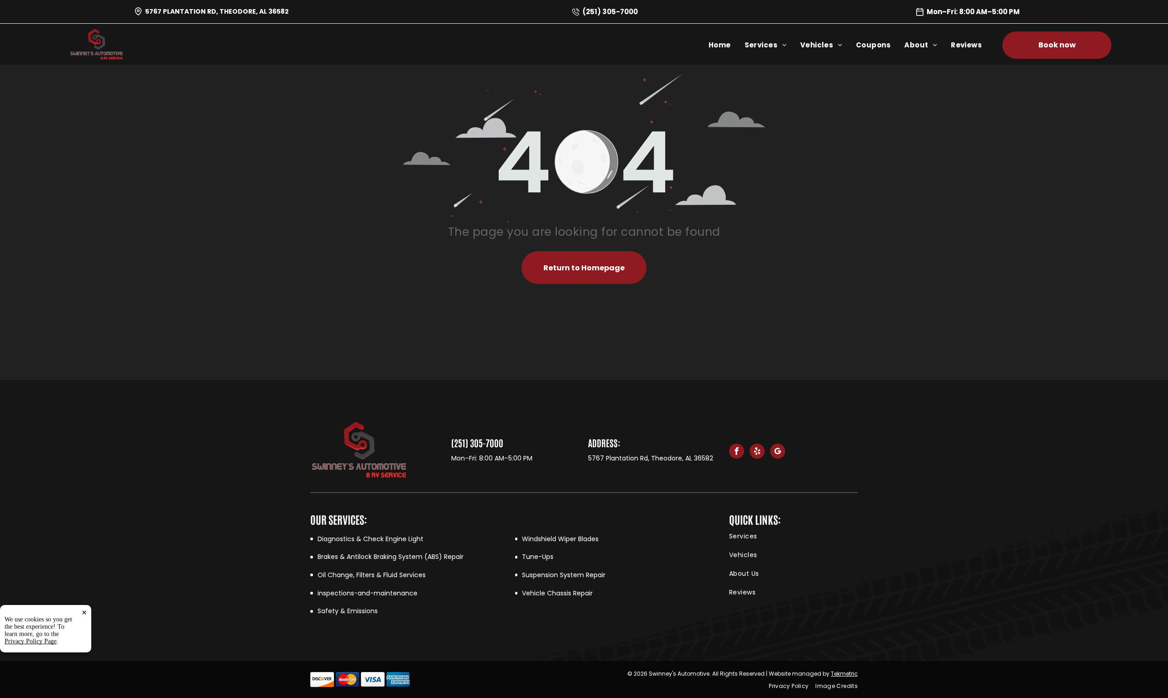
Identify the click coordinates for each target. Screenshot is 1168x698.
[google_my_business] (777, 452)
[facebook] (736, 452)
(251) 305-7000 (610, 11)
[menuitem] (727, 44)
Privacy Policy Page (31, 641)
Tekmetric (844, 673)
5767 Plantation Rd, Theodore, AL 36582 (217, 11)
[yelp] (757, 452)
